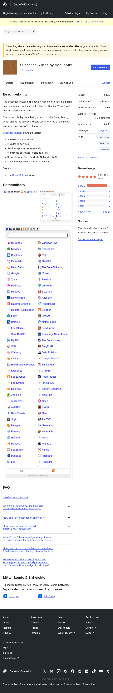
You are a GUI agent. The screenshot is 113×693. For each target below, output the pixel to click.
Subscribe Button (12, 132)
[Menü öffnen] (108, 4)
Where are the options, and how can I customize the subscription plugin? (23, 507)
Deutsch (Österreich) (21, 671)
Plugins (34, 627)
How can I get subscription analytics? (23, 517)
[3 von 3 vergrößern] (68, 229)
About (6, 617)
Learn (61, 617)
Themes (34, 622)
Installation (47, 82)
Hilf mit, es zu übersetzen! (90, 21)
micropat (29, 70)
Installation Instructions (15, 497)
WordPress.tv (66, 632)
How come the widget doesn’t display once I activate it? (19, 527)
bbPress (9, 652)
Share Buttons (20, 175)
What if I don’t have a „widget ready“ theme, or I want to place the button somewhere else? (28, 538)
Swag (89, 632)
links (102, 143)
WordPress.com (13, 642)
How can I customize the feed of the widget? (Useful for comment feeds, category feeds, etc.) (29, 550)
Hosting (7, 627)
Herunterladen (100, 67)
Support (106, 82)
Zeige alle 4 (104, 130)
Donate (91, 627)
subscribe (104, 149)
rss (107, 143)
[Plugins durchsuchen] (34, 31)
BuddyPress (11, 658)
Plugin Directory (11, 13)
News (6, 622)
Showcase (36, 617)
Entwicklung (66, 82)
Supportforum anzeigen (90, 239)
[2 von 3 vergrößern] (68, 193)
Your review (84, 211)
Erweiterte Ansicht (88, 157)
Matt (7, 647)
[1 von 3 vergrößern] (32, 193)
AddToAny (49, 596)
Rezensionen (27, 82)
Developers (64, 627)
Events (89, 622)
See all (106, 211)
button (99, 137)
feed (107, 137)
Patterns (35, 632)
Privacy (7, 632)
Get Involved (92, 617)
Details (9, 82)
